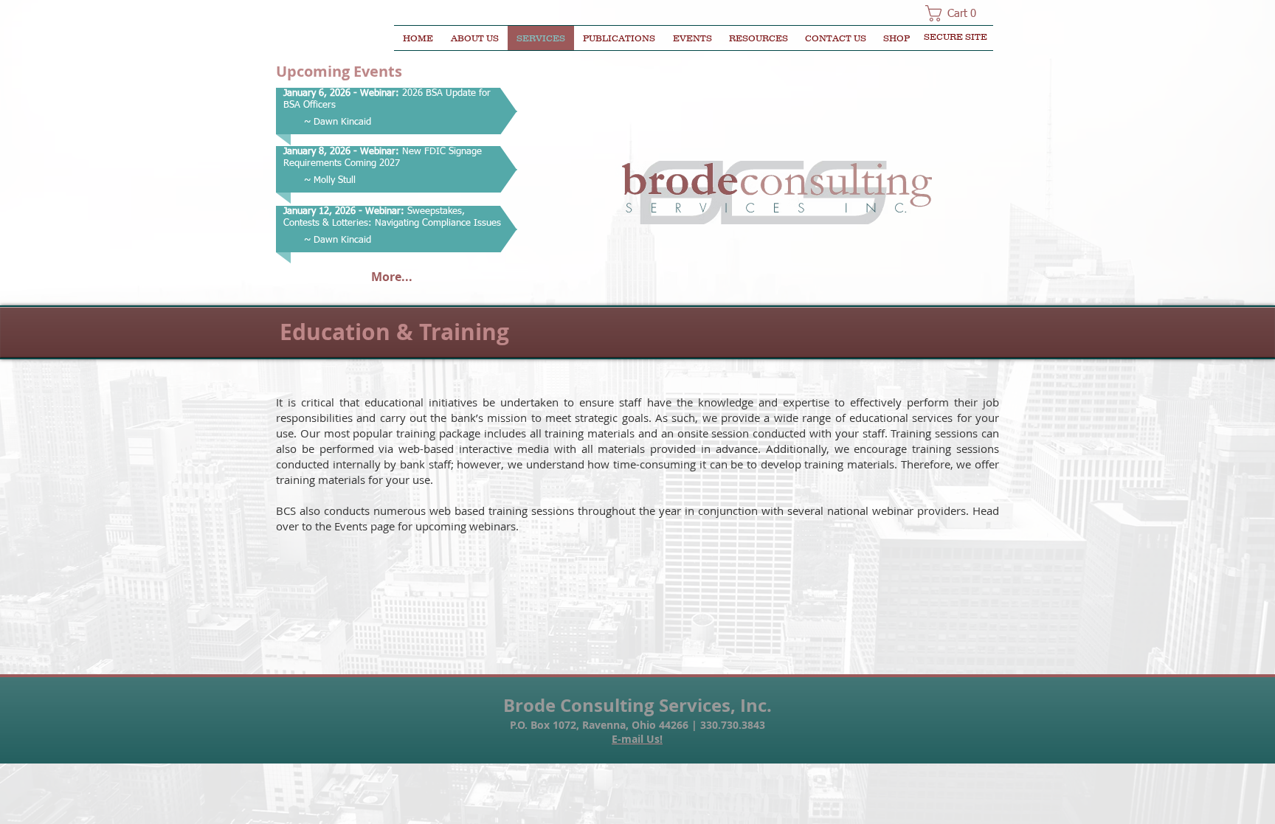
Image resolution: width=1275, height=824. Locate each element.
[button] (955, 13)
